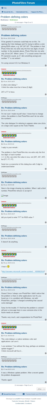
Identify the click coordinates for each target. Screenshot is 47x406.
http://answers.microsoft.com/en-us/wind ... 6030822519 (23, 271)
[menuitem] (4, 8)
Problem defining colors (14, 16)
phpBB (17, 398)
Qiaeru (33, 401)
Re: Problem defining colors (14, 79)
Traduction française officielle (20, 401)
